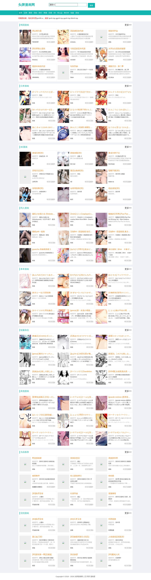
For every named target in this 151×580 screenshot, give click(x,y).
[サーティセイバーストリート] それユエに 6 (43, 432)
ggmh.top (59, 18)
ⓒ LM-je (111, 77)
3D (55, 13)
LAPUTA (35, 182)
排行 (40, 13)
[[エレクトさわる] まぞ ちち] (101, 98)
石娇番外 (118, 558)
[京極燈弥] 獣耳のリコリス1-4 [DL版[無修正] (119, 293)
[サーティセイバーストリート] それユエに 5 (119, 415)
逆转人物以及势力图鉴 (46, 558)
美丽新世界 (113, 458)
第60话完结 (119, 540)
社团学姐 (74, 493)
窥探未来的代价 (38, 66)
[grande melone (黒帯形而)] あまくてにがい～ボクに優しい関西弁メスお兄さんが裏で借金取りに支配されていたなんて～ (119, 397)
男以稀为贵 (37, 31)
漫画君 (92, 576)
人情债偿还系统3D (116, 537)
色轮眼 (111, 476)
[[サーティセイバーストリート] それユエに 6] (25, 438)
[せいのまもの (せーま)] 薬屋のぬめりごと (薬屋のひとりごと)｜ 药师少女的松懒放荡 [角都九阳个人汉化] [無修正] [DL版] (43, 110)
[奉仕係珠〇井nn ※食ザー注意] (101, 255)
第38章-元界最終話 (83, 522)
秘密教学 (36, 476)
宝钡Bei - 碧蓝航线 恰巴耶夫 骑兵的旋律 (81, 232)
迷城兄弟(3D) (37, 153)
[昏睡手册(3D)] (101, 176)
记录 (25, 13)
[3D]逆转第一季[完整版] (42, 554)
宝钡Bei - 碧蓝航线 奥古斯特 (119, 232)
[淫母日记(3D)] (25, 176)
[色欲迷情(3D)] (101, 194)
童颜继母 (112, 493)
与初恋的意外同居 (77, 49)
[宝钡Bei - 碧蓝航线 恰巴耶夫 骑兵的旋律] (63, 237)
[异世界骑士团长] (25, 54)
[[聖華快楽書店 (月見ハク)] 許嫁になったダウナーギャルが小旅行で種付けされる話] (25, 403)
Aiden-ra (111, 182)
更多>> (128, 25)
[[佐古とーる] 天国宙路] (25, 298)
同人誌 (59, 13)
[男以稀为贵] (25, 37)
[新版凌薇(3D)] (63, 159)
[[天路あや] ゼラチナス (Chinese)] (63, 342)
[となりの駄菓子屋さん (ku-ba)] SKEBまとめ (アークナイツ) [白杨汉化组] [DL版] (81, 110)
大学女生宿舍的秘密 (116, 49)
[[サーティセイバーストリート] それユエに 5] (101, 421)
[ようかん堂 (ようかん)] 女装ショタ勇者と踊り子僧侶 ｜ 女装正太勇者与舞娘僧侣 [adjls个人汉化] (119, 127)
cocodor (73, 60)
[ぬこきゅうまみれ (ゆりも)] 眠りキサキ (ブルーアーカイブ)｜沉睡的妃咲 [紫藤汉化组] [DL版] (43, 127)
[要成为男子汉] (101, 159)
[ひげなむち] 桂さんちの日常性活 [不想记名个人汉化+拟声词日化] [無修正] (81, 275)
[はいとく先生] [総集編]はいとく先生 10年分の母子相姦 (43, 415)
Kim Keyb (111, 164)
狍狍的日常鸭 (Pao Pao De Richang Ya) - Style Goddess (119, 214)
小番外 (41, 497)
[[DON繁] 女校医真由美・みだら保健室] (101, 377)
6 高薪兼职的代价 (82, 34)
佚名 (33, 103)
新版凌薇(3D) (76, 153)
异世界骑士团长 (38, 49)
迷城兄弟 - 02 (43, 156)
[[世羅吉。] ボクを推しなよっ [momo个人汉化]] (101, 360)
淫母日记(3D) (37, 171)
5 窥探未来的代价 (44, 69)
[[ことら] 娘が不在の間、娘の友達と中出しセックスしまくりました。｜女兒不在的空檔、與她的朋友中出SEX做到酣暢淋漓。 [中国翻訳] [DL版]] (101, 316)
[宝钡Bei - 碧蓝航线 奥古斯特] (101, 237)
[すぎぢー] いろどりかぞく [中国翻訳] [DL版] (81, 293)
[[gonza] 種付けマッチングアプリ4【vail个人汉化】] (25, 360)
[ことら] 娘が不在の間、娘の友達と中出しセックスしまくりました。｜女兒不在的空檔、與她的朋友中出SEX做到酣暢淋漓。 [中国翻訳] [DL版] (119, 310)
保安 (33, 565)
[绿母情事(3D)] (25, 194)
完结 (35, 13)
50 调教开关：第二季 (122, 69)
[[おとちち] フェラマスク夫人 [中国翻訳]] (101, 281)
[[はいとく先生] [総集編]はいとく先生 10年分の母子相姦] (25, 421)
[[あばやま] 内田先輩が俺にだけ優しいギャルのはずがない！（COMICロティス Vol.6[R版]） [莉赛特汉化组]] (63, 360)
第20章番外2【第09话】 (47, 540)
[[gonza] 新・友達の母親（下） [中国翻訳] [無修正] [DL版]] (63, 316)
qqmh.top (66, 18)
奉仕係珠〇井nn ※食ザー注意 (119, 249)
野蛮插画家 (37, 458)
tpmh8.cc (39, 18)
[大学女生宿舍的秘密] (101, 54)
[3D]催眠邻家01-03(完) (79, 537)
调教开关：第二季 (116, 66)
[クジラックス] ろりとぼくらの (43, 92)
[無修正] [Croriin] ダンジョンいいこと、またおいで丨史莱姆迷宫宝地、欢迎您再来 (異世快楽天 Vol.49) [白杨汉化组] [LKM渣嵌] (43, 336)
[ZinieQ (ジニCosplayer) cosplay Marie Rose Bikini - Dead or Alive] (63, 220)
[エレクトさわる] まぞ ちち (119, 92)
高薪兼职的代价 (77, 31)
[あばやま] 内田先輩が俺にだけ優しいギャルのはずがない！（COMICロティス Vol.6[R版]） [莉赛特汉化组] (81, 354)
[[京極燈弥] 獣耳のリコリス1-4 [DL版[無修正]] (101, 298)
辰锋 (71, 530)
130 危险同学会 (120, 34)
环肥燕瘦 (112, 519)
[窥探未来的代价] (25, 72)
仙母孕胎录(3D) (76, 188)
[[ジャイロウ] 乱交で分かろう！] (63, 98)
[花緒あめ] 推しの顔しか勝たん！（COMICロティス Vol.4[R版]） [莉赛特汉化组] (43, 371)
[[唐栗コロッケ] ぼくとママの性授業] (101, 342)
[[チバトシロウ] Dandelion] (63, 377)
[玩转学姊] (63, 72)
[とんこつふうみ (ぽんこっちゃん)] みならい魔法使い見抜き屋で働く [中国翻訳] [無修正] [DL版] (119, 110)
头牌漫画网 (26, 4)
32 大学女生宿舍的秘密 (122, 52)
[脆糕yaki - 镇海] (25, 237)
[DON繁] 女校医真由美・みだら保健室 (119, 371)
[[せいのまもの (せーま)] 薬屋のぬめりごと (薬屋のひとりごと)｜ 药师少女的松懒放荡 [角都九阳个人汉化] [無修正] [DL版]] (25, 115)
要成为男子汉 (114, 153)
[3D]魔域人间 (113, 554)
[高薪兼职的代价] (63, 37)
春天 (71, 199)
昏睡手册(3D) (114, 171)
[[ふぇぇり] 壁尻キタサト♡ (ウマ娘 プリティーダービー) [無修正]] (63, 421)
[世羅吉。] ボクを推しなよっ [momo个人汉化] (119, 354)
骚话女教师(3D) (76, 171)
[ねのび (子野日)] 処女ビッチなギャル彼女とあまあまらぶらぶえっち (81, 249)
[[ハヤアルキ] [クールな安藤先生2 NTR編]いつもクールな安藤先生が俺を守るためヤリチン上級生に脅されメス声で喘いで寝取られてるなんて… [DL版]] (63, 438)
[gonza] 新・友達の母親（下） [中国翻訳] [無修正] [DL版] (81, 310)
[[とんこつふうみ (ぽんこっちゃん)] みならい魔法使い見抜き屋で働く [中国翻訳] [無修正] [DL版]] (101, 115)
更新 (30, 13)
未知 (109, 42)
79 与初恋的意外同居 (84, 52)
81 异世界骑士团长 (45, 52)
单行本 (66, 13)
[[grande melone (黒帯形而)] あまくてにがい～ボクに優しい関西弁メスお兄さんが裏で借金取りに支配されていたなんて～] (101, 403)
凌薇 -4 (79, 156)
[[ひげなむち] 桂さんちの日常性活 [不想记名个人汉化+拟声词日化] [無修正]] (63, 281)
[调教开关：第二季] (101, 72)
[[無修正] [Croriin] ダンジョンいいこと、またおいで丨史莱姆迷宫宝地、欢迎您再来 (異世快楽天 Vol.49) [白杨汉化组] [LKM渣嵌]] (25, 342)
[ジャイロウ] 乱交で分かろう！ (81, 92)
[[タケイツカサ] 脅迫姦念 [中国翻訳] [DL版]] (25, 316)
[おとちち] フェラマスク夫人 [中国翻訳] (119, 275)
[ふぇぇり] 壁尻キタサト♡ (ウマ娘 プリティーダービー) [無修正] (81, 415)
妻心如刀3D (37, 537)
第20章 (117, 191)
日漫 (50, 13)
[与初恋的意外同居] (63, 54)
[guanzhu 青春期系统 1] (25, 255)
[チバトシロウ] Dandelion (81, 371)
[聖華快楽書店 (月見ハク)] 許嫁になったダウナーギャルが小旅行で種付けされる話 (43, 397)
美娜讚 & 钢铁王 (37, 487)
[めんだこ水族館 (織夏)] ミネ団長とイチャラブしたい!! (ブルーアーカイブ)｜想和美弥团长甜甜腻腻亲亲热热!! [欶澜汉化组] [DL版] (81, 127)
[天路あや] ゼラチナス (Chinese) (81, 336)
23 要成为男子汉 (120, 156)
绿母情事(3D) (37, 188)
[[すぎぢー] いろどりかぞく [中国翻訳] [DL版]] (63, 298)
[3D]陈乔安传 (37, 493)
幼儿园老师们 (76, 476)
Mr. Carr (72, 164)
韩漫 (45, 13)
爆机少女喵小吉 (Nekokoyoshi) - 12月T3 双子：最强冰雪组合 (43, 214)
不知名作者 (35, 504)
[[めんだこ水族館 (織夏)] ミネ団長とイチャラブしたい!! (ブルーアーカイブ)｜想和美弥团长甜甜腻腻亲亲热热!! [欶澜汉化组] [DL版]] (63, 133)
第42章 (117, 522)
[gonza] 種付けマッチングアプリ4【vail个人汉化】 (43, 354)
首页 (20, 13)
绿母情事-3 (42, 191)
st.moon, (73, 42)
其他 (77, 13)
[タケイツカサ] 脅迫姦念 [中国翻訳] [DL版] (43, 310)
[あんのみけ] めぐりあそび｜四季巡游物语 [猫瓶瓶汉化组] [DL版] (43, 275)
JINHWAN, (35, 77)
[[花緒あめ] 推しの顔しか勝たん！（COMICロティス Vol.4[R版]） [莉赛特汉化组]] (25, 377)
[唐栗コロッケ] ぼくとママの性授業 (119, 336)
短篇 (72, 13)
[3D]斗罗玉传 (75, 519)
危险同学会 (113, 31)
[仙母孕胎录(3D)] (63, 194)
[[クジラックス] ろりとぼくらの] (25, 98)
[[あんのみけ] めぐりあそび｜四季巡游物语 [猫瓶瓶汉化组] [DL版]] (25, 281)
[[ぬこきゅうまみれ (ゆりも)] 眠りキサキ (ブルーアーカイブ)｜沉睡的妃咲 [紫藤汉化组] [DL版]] (25, 133)
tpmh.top (52, 18)
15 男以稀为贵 (43, 34)
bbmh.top (74, 18)
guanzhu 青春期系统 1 (41, 249)
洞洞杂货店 (75, 458)
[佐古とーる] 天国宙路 (41, 293)
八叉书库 (86, 576)
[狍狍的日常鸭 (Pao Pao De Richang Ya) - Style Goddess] (101, 220)
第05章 (79, 191)
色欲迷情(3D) (114, 188)
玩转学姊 (74, 66)
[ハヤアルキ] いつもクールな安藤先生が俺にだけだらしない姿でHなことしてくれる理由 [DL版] (119, 432)
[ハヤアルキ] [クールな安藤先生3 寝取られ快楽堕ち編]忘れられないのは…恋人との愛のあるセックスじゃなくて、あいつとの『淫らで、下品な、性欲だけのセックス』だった (81, 397)
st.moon (110, 60)
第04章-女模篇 (120, 174)
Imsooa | (35, 60)
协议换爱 (74, 554)
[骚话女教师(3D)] (63, 176)
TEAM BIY (35, 42)
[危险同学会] (101, 37)
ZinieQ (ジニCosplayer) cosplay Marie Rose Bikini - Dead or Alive (81, 214)
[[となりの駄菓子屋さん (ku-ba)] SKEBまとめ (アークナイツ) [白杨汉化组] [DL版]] (63, 115)
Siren (72, 77)
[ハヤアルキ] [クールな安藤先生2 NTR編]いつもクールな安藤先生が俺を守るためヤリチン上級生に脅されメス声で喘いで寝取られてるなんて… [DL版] (81, 432)
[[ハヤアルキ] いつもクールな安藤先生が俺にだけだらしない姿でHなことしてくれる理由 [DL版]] (101, 438)
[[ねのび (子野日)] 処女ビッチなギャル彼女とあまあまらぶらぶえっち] (63, 255)
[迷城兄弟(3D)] (25, 159)
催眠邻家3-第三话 (83, 540)
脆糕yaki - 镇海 (38, 232)
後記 (78, 461)
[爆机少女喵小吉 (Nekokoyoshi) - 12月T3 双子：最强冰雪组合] (25, 220)
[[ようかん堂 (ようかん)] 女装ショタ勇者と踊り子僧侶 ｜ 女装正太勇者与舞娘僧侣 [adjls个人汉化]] (101, 133)
